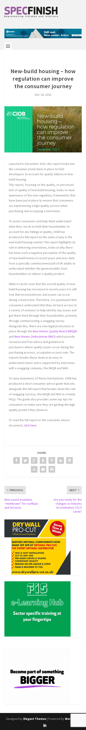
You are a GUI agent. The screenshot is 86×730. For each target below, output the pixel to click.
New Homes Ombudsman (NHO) (35, 336)
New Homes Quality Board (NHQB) (55, 331)
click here (30, 425)
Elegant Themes (34, 719)
